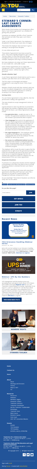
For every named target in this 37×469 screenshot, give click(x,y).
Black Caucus (14, 413)
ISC (11, 389)
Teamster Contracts (16, 403)
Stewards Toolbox (30, 184)
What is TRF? (14, 387)
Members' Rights (15, 399)
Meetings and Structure (17, 384)
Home (5, 16)
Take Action (12, 16)
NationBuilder (24, 466)
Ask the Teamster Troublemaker (20, 407)
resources (4, 184)
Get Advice (18, 199)
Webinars (13, 397)
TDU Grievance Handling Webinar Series (17, 243)
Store (9, 374)
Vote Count (13, 417)
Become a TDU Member (15, 1)
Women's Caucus (15, 415)
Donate (18, 211)
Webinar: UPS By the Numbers (16, 277)
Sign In (5, 1)
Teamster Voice (15, 411)
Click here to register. (23, 253)
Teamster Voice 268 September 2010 (16, 184)
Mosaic (8, 466)
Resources (10, 393)
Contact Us (25, 1)
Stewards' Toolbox (23, 16)
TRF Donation (14, 429)
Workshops (13, 409)
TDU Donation (14, 427)
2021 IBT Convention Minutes (19, 419)
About (9, 380)
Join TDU (18, 205)
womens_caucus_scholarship (18, 431)
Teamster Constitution (17, 405)
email (10, 463)
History (12, 385)
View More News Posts (12, 300)
